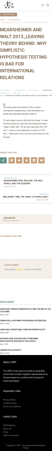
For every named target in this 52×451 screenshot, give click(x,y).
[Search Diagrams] (47, 5)
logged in (20, 269)
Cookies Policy (10, 403)
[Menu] (42, 5)
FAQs (5, 432)
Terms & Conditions (12, 406)
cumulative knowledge (13, 95)
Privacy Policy (9, 400)
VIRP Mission (9, 425)
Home (2, 20)
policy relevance (42, 95)
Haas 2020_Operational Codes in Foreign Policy (22, 330)
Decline (31, 448)
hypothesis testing (28, 95)
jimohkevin (6, 90)
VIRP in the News (11, 435)
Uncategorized (9, 14)
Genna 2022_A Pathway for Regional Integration (23, 321)
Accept (20, 448)
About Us (7, 429)
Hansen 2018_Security (10, 350)
